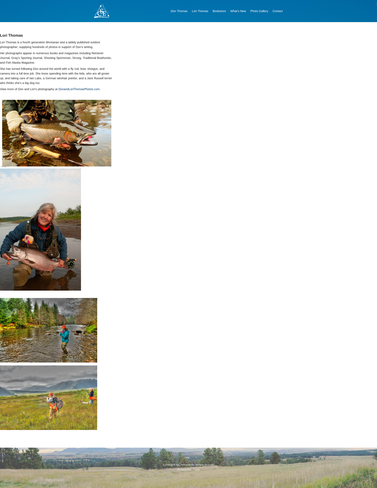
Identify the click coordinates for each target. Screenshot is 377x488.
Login (197, 469)
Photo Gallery (259, 11)
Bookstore (219, 11)
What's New (238, 11)
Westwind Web (184, 469)
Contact (278, 11)
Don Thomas (179, 11)
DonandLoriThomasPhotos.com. (79, 89)
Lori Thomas (200, 11)
